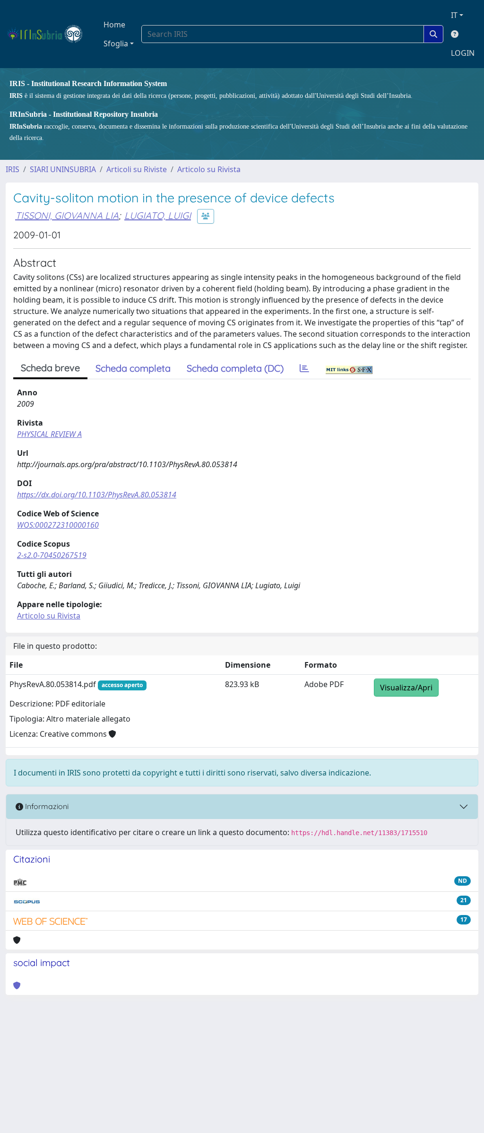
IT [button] (454, 15)
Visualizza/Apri (406, 687)
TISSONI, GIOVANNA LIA (67, 215)
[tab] (304, 368)
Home (114, 24)
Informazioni (46, 806)
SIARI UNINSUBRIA (63, 169)
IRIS (12, 169)
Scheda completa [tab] (133, 368)
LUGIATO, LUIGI (157, 215)
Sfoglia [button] (116, 43)
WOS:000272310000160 (58, 525)
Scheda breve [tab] (50, 368)
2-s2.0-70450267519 (51, 555)
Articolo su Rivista (209, 169)
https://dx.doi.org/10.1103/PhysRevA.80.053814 (96, 494)
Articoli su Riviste (136, 169)
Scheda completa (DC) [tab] (235, 368)
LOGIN (463, 53)
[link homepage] (49, 34)
